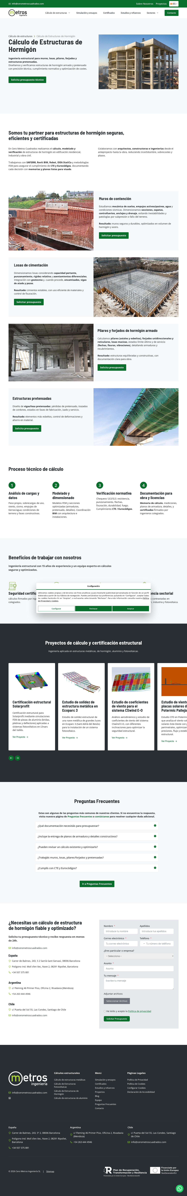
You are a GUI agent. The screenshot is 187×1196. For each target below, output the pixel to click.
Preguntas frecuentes (80, 816)
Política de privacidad (139, 1011)
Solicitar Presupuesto (116, 1018)
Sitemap (50, 1171)
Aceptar (130, 608)
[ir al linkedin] (10, 1098)
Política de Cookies (136, 1083)
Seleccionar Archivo (116, 1000)
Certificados (109, 12)
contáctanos (102, 816)
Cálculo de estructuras (56, 12)
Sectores (151, 12)
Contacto (171, 12)
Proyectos (161, 3)
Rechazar (93, 608)
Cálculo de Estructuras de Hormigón (66, 1092)
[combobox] (142, 943)
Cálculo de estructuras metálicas (69, 1079)
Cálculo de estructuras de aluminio (71, 1098)
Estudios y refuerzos (131, 12)
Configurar (56, 608)
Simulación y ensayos (86, 12)
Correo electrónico (114, 938)
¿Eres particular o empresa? (119, 950)
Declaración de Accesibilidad (141, 1092)
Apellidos (145, 925)
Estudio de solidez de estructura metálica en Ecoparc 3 (80, 706)
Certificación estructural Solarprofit (32, 704)
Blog (97, 1096)
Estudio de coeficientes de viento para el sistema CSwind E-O (130, 706)
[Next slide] (17, 758)
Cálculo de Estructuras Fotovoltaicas (65, 1085)
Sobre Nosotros (144, 3)
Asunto (108, 963)
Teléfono (144, 938)
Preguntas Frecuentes (105, 1104)
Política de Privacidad (137, 1079)
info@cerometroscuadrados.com (28, 3)
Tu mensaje (110, 975)
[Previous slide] (11, 758)
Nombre (108, 925)
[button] (97, 826)
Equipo (98, 1100)
